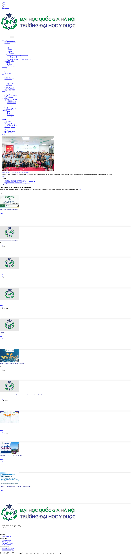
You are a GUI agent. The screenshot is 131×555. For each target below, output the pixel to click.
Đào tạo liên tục (7, 69)
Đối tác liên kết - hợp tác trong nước (8, 548)
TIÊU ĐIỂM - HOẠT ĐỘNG (9, 129)
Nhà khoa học (7, 86)
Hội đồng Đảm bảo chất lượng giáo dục (11, 45)
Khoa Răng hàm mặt (10, 114)
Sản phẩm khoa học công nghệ (9, 88)
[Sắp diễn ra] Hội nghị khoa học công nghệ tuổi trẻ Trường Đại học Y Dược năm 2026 (12, 363)
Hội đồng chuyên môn (8, 85)
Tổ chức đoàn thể (7, 62)
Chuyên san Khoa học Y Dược (9, 87)
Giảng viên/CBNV (5, 8)
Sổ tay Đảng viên (9, 51)
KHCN (3, 81)
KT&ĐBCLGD (5, 98)
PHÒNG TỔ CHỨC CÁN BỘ (12, 57)
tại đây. (79, 189)
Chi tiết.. (3, 176)
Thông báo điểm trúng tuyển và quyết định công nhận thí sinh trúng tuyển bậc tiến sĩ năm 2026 (20, 181)
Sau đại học (6, 76)
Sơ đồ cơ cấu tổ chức (8, 65)
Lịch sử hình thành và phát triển (10, 41)
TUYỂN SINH (4, 67)
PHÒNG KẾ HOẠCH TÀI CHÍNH (12, 58)
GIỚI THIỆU (4, 40)
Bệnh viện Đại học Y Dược (9, 60)
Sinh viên (6, 120)
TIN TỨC (4, 126)
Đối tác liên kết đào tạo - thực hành (8, 550)
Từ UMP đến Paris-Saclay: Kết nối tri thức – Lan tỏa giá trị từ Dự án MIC (11, 455)
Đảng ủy (6, 46)
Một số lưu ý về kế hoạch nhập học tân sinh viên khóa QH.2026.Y (15, 180)
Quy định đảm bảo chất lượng (11, 102)
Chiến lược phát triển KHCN (9, 82)
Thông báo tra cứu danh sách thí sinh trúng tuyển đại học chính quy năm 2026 (17, 183)
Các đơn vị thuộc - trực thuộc (9, 61)
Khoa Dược (8, 113)
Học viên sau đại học (8, 121)
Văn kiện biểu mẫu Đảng (11, 50)
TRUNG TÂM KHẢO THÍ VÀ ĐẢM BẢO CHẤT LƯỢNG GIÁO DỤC (19, 59)
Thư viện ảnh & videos (10, 53)
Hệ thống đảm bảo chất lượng (11, 101)
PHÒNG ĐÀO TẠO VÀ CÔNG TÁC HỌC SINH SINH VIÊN (17, 55)
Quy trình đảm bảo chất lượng (11, 103)
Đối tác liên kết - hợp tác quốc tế (7, 549)
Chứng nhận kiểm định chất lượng (12, 106)
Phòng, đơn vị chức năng (9, 54)
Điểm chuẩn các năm (8, 73)
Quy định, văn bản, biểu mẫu (9, 109)
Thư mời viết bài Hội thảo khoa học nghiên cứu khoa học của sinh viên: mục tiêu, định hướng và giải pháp (15, 301)
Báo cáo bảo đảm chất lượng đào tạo (10, 108)
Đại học (6, 75)
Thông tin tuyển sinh (8, 72)
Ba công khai (7, 107)
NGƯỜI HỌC (4, 119)
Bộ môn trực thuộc (5, 542)
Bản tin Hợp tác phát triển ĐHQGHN (11, 95)
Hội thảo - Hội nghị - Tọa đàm (9, 84)
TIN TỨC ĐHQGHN (8, 132)
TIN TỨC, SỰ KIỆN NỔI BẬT (10, 127)
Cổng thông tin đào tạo (8, 79)
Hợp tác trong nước (8, 93)
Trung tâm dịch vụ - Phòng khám (7, 543)
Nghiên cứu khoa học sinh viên (10, 89)
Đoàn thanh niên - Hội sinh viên (10, 123)
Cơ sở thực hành (7, 118)
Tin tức (8, 48)
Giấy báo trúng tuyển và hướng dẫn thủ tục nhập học (13, 182)
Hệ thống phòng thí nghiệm (6, 544)
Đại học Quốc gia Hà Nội (6, 536)
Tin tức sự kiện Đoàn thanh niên (12, 125)
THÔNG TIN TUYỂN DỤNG (10, 131)
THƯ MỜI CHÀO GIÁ (8, 130)
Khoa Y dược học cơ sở (10, 115)
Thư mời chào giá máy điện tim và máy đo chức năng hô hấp (9, 240)
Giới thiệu (8, 47)
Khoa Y (8, 112)
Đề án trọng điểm (9, 52)
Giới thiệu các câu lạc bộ (11, 124)
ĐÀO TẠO (4, 74)
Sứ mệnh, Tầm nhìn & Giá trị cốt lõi (10, 42)
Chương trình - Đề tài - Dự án (9, 83)
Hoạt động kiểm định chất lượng (12, 105)
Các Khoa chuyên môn (6, 541)
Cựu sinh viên (7, 122)
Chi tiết (1, 213)
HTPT (3, 91)
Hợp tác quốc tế (7, 94)
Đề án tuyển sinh (7, 71)
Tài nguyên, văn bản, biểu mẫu (10, 90)
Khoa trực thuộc (7, 111)
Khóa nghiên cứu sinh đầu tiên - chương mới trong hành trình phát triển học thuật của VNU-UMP (16, 172)
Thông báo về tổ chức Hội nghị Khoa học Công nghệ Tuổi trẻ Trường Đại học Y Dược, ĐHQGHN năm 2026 (15, 486)
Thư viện (3, 2)
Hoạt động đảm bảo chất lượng (10, 100)
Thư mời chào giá (3, 332)
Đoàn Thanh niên (9, 64)
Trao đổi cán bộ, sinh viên (9, 96)
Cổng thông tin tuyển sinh (9, 70)
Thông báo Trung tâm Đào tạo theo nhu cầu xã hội (15, 117)
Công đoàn (8, 63)
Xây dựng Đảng (9, 49)
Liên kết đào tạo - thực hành (9, 78)
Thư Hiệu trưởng (7, 43)
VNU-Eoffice (4, 4)
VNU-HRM (4, 6)
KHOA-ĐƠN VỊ (5, 110)
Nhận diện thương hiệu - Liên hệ (10, 66)
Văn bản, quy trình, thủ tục (9, 97)
